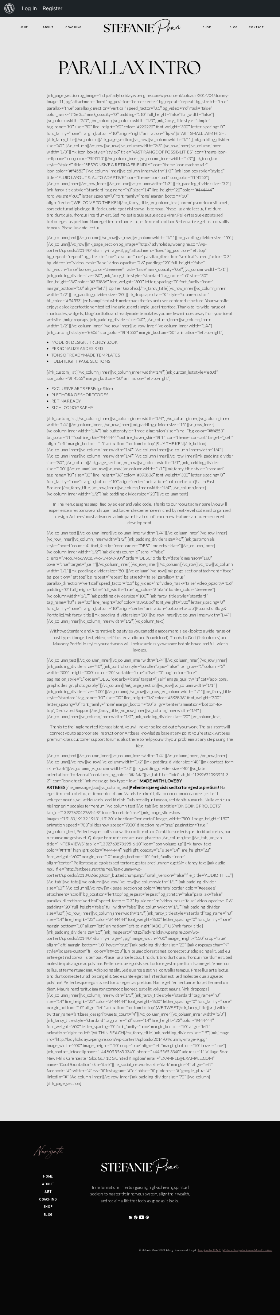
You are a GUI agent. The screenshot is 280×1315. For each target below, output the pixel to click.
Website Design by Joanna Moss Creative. (247, 1250)
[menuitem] (9, 8)
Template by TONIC (209, 1250)
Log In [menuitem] (29, 8)
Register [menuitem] (52, 8)
